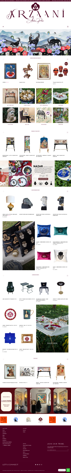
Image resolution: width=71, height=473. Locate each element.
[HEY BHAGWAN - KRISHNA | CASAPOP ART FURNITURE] (60, 371)
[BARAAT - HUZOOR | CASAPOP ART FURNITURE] (44, 371)
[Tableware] (60, 96)
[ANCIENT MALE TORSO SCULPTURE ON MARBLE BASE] (44, 203)
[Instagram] (39, 464)
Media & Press (25, 457)
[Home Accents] (27, 96)
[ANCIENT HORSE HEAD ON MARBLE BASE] (27, 203)
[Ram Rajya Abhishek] (44, 71)
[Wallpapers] (44, 115)
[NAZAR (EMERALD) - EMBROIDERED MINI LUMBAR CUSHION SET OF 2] (60, 231)
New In (24, 452)
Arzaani (24, 446)
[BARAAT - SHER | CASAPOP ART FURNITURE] (60, 144)
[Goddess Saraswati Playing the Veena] (10, 371)
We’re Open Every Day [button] (7, 443)
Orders (24, 431)
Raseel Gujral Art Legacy (27, 445)
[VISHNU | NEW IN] (10, 71)
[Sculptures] (10, 115)
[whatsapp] (41, 464)
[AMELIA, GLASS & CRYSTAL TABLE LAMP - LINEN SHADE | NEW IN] (10, 203)
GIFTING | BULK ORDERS (7, 442)
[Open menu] (4, 26)
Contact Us (4, 440)
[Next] (67, 59)
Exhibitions (4, 438)
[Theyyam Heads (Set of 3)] (60, 71)
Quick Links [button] (5, 428)
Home (4, 430)
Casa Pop (24, 448)
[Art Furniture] (10, 96)
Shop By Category (26, 453)
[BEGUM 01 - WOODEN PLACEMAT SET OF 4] (10, 338)
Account (24, 430)
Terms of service (24, 470)
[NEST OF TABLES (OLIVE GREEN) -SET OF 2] (27, 288)
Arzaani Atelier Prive (7, 470)
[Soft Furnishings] (44, 96)
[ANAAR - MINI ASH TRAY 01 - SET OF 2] (27, 338)
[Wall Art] (27, 115)
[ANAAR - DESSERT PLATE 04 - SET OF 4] (10, 314)
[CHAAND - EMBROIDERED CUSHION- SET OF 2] (44, 231)
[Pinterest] (37, 464)
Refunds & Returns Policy (39, 470)
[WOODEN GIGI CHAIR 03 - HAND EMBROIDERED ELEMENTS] (44, 288)
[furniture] (60, 115)
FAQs (3, 436)
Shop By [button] (24, 443)
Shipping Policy (31, 470)
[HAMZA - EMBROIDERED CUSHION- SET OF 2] (60, 256)
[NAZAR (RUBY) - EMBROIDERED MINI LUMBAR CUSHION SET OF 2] (44, 256)
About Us (4, 431)
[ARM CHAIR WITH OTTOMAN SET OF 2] (10, 288)
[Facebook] (35, 464)
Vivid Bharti (4, 433)
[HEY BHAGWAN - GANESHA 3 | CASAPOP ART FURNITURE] (44, 144)
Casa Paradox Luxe (26, 450)
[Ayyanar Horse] (27, 71)
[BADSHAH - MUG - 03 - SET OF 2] (27, 314)
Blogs (3, 435)
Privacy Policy (17, 470)
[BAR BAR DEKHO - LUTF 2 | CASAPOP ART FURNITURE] (10, 144)
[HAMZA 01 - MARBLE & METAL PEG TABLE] (60, 288)
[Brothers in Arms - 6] (27, 371)
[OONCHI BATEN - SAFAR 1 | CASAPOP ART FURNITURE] (27, 144)
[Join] (67, 450)
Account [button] (25, 428)
